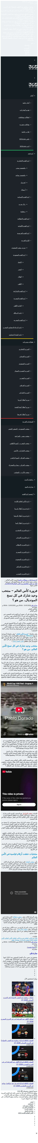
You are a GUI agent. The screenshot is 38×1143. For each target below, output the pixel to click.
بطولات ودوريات (28, 342)
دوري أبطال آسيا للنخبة (22, 407)
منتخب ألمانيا (30, 862)
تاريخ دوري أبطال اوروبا (21, 509)
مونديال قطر (15, 940)
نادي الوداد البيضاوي (15, 335)
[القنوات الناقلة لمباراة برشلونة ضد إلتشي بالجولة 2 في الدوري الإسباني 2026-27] (22, 1038)
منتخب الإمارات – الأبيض (21, 451)
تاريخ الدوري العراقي (22, 566)
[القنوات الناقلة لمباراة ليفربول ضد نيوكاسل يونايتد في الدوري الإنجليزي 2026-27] (22, 1081)
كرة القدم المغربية (20, 320)
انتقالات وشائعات (24, 117)
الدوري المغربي (24, 378)
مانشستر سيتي (21, 168)
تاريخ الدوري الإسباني (22, 538)
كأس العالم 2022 (18, 641)
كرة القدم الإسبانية (23, 197)
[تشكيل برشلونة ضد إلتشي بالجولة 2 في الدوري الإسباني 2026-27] (22, 995)
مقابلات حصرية (24, 124)
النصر (20, 269)
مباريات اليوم (29, 487)
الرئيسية (34, 580)
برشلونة (23, 211)
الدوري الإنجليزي (24, 349)
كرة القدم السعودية (19, 255)
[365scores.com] (33, 69)
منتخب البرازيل (25, 940)
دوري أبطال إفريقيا (23, 414)
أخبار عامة (26, 103)
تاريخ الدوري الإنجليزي (22, 530)
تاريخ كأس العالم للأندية (21, 501)
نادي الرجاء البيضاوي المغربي (12, 327)
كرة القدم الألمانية (23, 226)
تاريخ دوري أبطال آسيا (22, 523)
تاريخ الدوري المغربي (22, 574)
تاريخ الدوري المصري (22, 552)
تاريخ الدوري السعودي (22, 559)
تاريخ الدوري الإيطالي (22, 545)
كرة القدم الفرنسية (23, 233)
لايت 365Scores (24, 146)
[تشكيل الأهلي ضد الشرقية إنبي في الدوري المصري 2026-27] (22, 1017)
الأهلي (20, 284)
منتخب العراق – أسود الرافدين (19, 458)
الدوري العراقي (24, 385)
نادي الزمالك (18, 313)
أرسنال (23, 190)
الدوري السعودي (24, 364)
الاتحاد (20, 262)
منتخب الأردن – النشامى (21, 472)
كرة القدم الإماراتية (19, 291)
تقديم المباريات (24, 110)
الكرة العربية (25, 240)
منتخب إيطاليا (17, 917)
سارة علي (34, 605)
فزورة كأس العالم (19, 583)
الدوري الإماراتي (24, 393)
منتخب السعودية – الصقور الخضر (18, 429)
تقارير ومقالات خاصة (24, 580)
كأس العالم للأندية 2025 (25, 1113)
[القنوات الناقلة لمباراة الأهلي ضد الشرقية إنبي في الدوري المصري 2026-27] (22, 1060)
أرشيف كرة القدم (27, 494)
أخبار (31, 95)
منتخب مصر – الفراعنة (22, 436)
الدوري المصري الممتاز (22, 371)
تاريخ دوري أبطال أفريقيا (21, 516)
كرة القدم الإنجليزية (23, 161)
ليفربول (23, 182)
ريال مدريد (22, 204)
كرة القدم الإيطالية (23, 219)
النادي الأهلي (18, 306)
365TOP (10, 583)
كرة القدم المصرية (20, 298)
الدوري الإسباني (24, 356)
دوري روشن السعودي (18, 248)
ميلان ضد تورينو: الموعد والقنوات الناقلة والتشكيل (17, 36)
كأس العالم (8, 938)
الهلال (20, 277)
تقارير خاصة (25, 132)
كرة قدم (30, 153)
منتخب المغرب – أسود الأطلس (19, 443)
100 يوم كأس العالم (31, 583)
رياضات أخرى (28, 480)
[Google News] (32, 947)
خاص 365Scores (24, 139)
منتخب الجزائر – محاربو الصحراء (19, 465)
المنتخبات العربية (28, 422)
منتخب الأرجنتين (22, 929)
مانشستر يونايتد (21, 175)
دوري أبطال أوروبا (23, 400)
